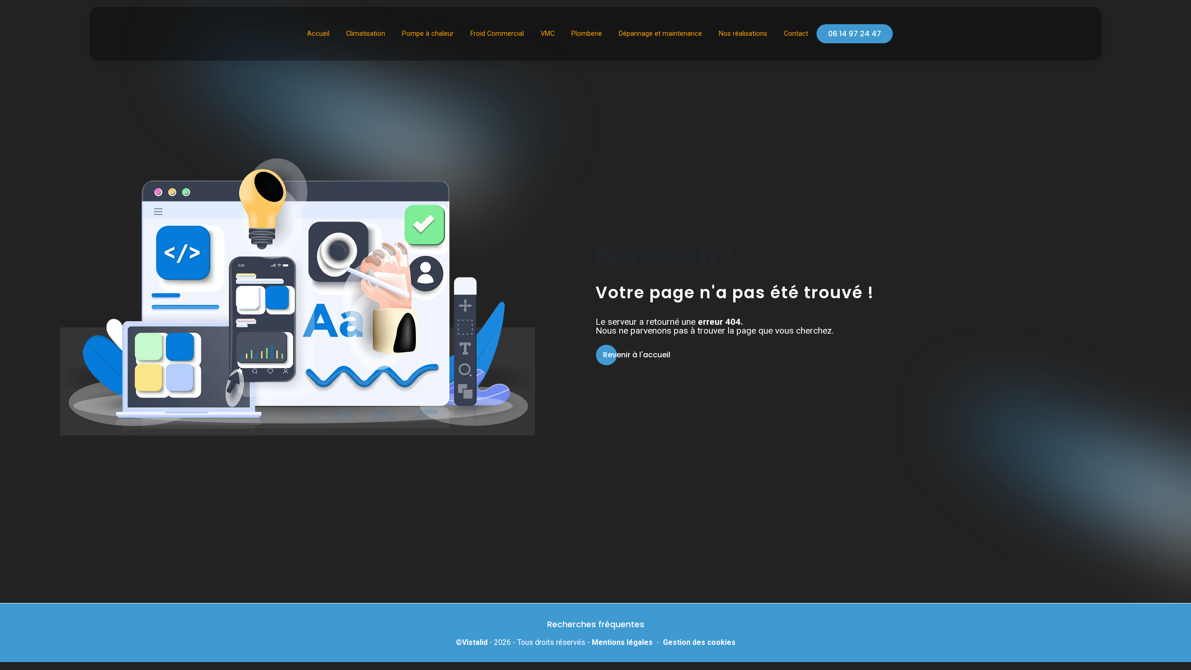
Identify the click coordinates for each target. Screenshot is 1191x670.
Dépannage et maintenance (660, 34)
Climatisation (365, 34)
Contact (796, 34)
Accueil (318, 34)
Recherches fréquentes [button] (595, 624)
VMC (548, 34)
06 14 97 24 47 (854, 33)
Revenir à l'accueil (636, 354)
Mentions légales (622, 642)
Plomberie (586, 34)
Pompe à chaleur (428, 34)
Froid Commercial (497, 34)
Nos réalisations (743, 34)
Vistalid (475, 642)
